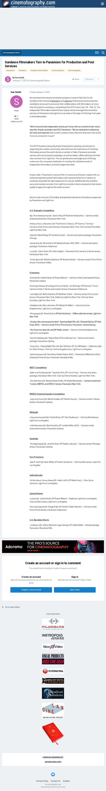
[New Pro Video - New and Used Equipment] (53, 646)
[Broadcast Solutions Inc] (53, 693)
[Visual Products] (53, 659)
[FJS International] (53, 671)
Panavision (55, 101)
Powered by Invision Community (53, 787)
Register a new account (31, 590)
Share (76, 79)
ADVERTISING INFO (53, 762)
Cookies (66, 781)
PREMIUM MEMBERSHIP (53, 757)
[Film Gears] (53, 624)
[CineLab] (53, 711)
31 (17, 116)
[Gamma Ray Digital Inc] (53, 681)
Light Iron (68, 101)
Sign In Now (75, 590)
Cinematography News (40, 80)
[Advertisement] (53, 28)
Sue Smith (19, 78)
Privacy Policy (42, 781)
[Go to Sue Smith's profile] (8, 79)
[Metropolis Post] (53, 636)
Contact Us (55, 781)
